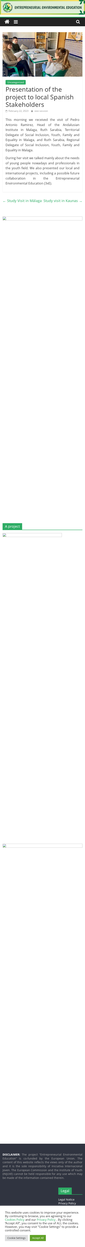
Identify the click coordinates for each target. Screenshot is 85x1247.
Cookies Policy (15, 1220)
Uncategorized (16, 82)
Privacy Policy (67, 1203)
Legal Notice (66, 1199)
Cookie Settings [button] (16, 1238)
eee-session (41, 111)
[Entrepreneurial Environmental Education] (42, 2)
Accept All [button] (37, 1238)
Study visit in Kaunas (62, 200)
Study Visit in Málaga (22, 200)
